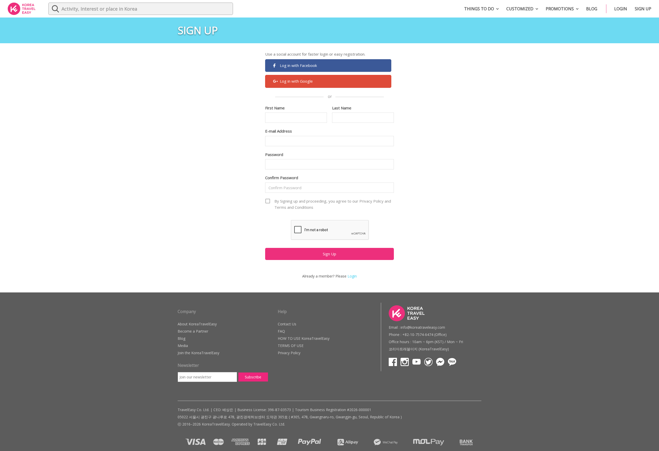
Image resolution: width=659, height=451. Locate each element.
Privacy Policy (289, 352)
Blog (591, 9)
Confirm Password (281, 177)
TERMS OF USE (291, 345)
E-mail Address (278, 131)
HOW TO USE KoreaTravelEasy (304, 338)
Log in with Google (296, 81)
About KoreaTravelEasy (197, 324)
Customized (519, 9)
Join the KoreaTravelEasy (198, 352)
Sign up (643, 9)
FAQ (281, 331)
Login (620, 9)
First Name (275, 107)
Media (183, 345)
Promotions (560, 9)
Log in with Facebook (298, 65)
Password (274, 154)
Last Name (341, 107)
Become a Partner (193, 331)
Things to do (479, 9)
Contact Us (287, 324)
